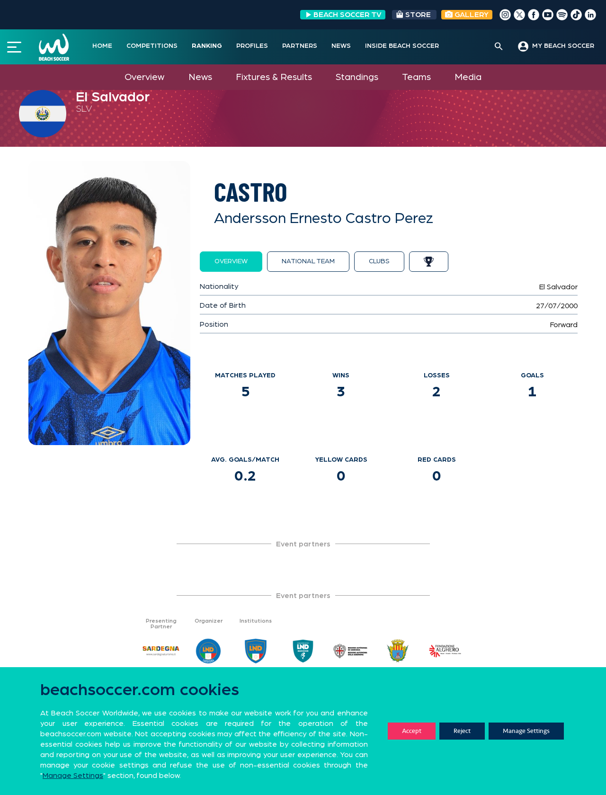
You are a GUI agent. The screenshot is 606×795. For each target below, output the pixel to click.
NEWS (341, 46)
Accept (411, 731)
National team (308, 261)
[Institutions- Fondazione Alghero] (445, 651)
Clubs (379, 261)
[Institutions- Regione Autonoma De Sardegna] (350, 651)
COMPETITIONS (152, 46)
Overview (144, 77)
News (200, 77)
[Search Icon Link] (498, 46)
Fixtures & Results (274, 77)
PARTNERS (299, 46)
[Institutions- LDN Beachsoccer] (303, 651)
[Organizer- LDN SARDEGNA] (208, 651)
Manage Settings (526, 731)
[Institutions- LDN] (256, 651)
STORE (418, 14)
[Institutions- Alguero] (398, 651)
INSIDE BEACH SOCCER (402, 46)
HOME (102, 46)
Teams (416, 77)
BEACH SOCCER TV (347, 14)
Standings (357, 77)
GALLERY (471, 14)
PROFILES (252, 46)
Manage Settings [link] (73, 775)
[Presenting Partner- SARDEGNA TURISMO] (161, 651)
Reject (462, 731)
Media (467, 77)
